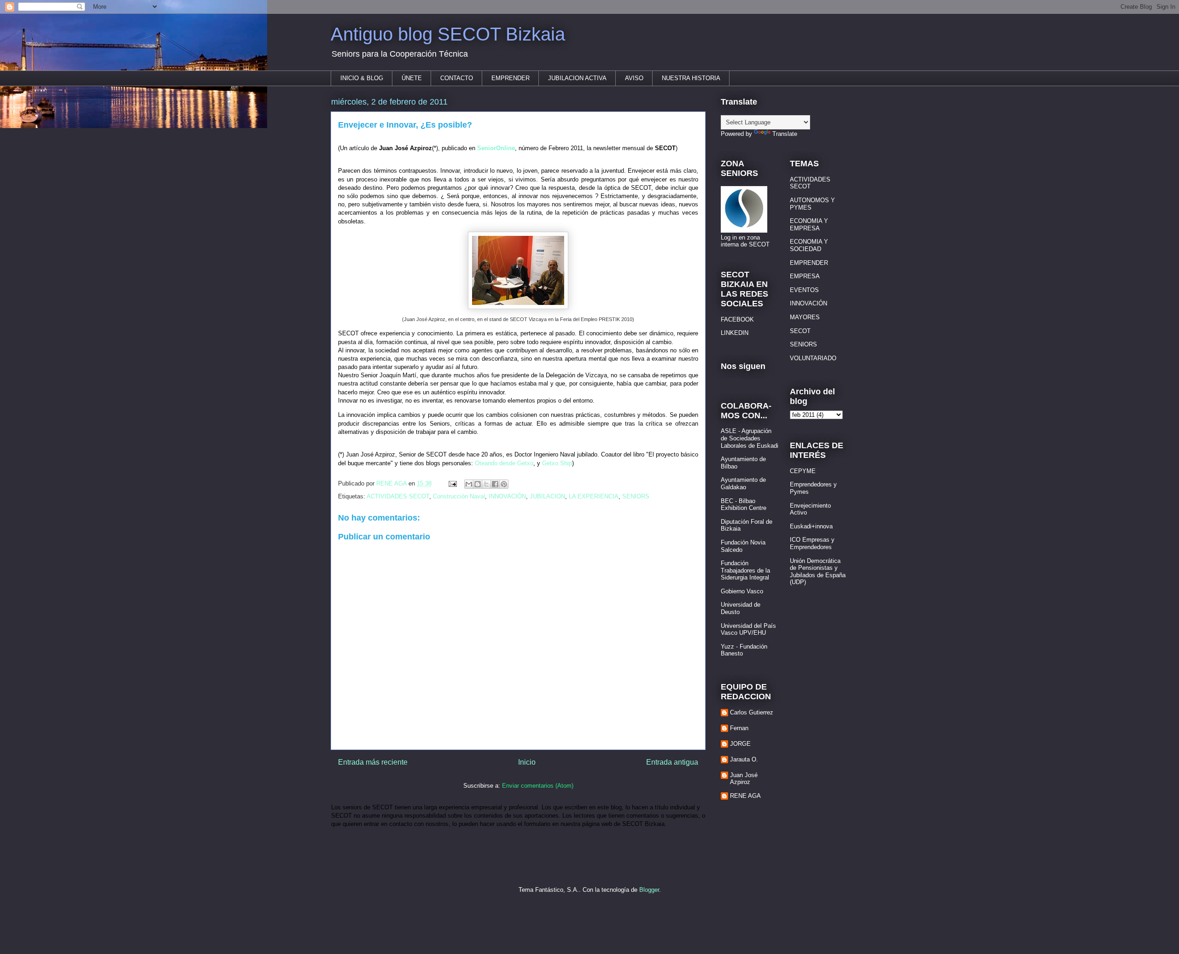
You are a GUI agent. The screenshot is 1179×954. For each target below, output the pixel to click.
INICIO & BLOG (361, 78)
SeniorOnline (496, 148)
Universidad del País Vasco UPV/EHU (748, 629)
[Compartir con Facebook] (495, 484)
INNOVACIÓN (507, 496)
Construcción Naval (459, 496)
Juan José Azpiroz (744, 779)
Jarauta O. (744, 759)
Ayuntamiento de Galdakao (743, 483)
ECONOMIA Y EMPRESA (809, 224)
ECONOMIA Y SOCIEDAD (809, 245)
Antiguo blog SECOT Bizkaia (448, 34)
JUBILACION (547, 496)
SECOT (800, 331)
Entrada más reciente (373, 762)
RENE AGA (745, 795)
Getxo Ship (557, 463)
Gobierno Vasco (742, 591)
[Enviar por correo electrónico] (468, 484)
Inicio (527, 762)
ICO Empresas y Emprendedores (812, 543)
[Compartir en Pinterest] (503, 484)
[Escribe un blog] (477, 484)
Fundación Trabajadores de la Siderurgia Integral (745, 570)
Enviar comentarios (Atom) (537, 785)
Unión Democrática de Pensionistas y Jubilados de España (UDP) (818, 571)
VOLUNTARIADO (813, 358)
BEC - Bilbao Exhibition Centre (743, 504)
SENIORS (635, 496)
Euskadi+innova (811, 526)
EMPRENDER (510, 78)
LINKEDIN (734, 332)
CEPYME (803, 471)
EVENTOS (804, 290)
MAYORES (805, 317)
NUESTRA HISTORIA (691, 78)
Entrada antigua (672, 762)
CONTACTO (456, 78)
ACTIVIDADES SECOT (398, 496)
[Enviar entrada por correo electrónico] (452, 483)
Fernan (739, 728)
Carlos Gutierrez (751, 712)
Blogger (649, 889)
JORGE (740, 743)
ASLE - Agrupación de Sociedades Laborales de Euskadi (749, 438)
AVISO (634, 78)
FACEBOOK (737, 319)
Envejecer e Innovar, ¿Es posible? (405, 124)
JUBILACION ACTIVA (577, 78)
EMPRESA (805, 276)
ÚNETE (412, 78)
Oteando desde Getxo (504, 463)
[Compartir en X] (486, 484)
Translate (784, 133)
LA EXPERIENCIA (594, 496)
